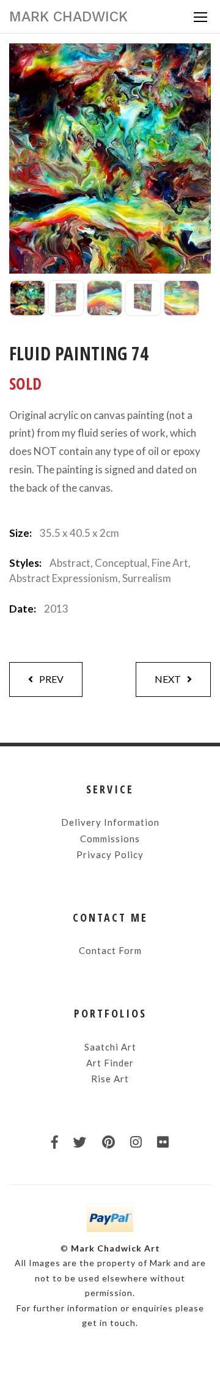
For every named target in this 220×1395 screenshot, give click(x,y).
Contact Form (110, 950)
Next (168, 679)
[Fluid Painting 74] (27, 298)
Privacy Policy (110, 854)
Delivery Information (110, 822)
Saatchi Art (110, 1046)
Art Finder (110, 1062)
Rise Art (110, 1078)
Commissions (110, 838)
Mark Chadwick (68, 17)
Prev (51, 679)
